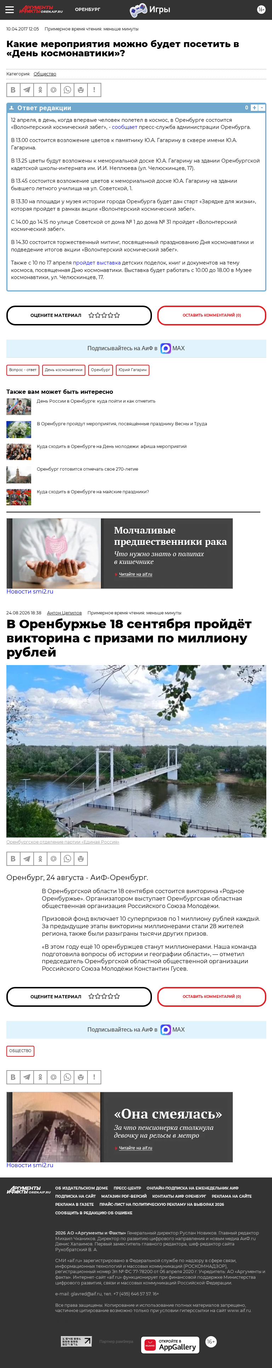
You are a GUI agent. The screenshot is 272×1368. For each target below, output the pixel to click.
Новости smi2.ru (29, 591)
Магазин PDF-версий (124, 1196)
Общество (45, 73)
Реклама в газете (74, 1204)
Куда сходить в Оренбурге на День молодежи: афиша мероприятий (112, 446)
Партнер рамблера (116, 1341)
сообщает (124, 127)
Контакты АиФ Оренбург (179, 1196)
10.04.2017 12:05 (22, 29)
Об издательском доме (81, 1188)
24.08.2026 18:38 (23, 612)
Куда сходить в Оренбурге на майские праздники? (93, 491)
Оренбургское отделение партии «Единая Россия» (62, 842)
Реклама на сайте (232, 1196)
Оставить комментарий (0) (212, 315)
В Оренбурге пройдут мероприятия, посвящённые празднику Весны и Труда (122, 423)
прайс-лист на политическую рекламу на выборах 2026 (162, 1204)
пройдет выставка (97, 263)
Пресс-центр (127, 1188)
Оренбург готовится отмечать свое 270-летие (87, 469)
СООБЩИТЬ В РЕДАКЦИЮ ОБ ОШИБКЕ (93, 1213)
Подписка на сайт (75, 1196)
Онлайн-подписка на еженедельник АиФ (193, 1188)
